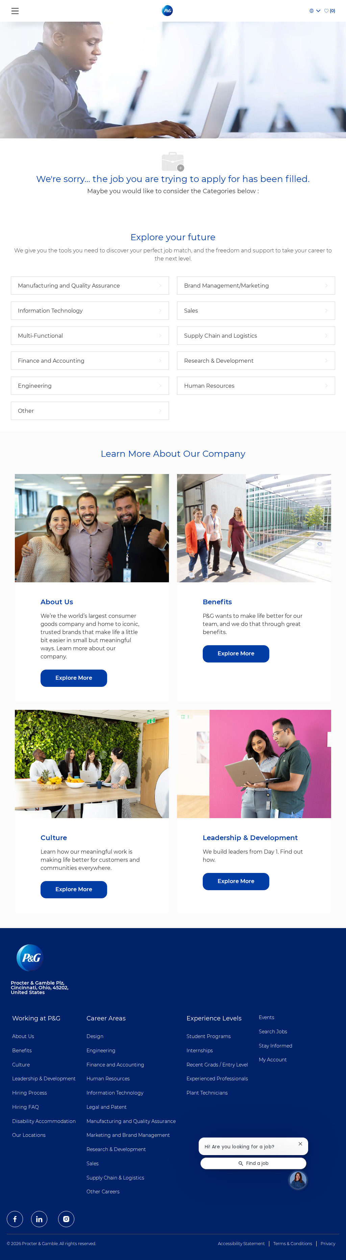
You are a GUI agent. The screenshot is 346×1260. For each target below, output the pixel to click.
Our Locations (29, 1135)
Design (94, 1036)
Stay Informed (275, 1046)
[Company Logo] (167, 10)
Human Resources (108, 1079)
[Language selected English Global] (315, 11)
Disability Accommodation (44, 1121)
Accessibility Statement (241, 1243)
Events (266, 1017)
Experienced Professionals (217, 1079)
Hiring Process (29, 1093)
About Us (23, 1036)
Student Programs (209, 1036)
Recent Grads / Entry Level (217, 1065)
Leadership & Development (44, 1079)
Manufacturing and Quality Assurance (131, 1121)
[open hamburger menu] (15, 9)
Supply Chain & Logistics (115, 1178)
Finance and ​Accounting (115, 1065)
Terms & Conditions (292, 1243)
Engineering (101, 1051)
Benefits (22, 1051)
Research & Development (116, 1149)
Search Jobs (273, 1032)
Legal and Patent (106, 1107)
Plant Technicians (207, 1093)
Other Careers (103, 1192)
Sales (92, 1164)
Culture (21, 1065)
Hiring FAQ (25, 1107)
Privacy (328, 1243)
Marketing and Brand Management (128, 1135)
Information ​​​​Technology (114, 1093)
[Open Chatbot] (298, 1180)
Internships (200, 1051)
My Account (273, 1060)
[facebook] (15, 1219)
